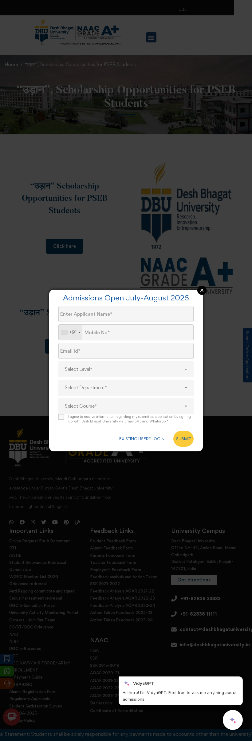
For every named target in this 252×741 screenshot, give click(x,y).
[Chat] (233, 720)
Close (202, 290)
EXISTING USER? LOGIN (141, 438)
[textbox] (126, 369)
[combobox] (70, 332)
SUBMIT (183, 438)
